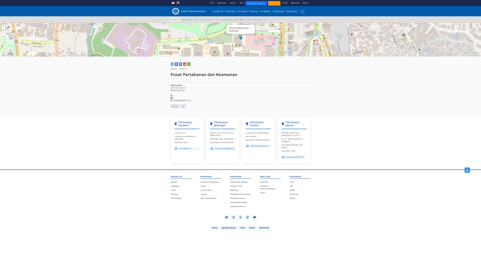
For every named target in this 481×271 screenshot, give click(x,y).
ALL (183, 19)
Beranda (174, 69)
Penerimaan (230, 11)
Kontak (296, 3)
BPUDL (292, 198)
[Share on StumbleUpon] (184, 64)
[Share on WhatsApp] (188, 64)
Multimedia (264, 228)
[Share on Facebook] (176, 64)
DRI (291, 186)
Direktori (182, 69)
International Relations (256, 3)
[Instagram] (233, 217)
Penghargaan (278, 11)
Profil (212, 3)
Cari (306, 3)
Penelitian (253, 11)
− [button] (3, 29)
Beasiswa (234, 190)
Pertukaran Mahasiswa (210, 182)
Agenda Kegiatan (229, 228)
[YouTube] (254, 217)
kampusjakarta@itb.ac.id (295, 157)
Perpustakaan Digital (238, 202)
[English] (178, 2)
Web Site (175, 106)
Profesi (203, 186)
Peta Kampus (176, 198)
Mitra (242, 3)
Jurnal (262, 192)
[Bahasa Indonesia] (173, 2)
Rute (183, 106)
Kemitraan (294, 194)
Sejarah (174, 182)
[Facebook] (226, 217)
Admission (274, 3)
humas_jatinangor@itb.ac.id (224, 148)
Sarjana (204, 194)
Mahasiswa (222, 3)
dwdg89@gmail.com (182, 100)
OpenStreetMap (472, 56)
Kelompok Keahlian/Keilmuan (267, 187)
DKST (292, 182)
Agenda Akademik (237, 206)
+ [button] (3, 26)
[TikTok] (247, 217)
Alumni (233, 3)
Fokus (242, 228)
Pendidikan (242, 11)
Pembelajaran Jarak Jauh (240, 194)
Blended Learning (237, 198)
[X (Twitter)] (240, 217)
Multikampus (291, 11)
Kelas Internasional (208, 198)
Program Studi (236, 186)
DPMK (292, 190)
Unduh (173, 190)
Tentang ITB (218, 11)
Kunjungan (175, 186)
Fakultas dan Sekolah (238, 182)
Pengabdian (265, 11)
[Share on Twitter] (172, 64)
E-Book (252, 228)
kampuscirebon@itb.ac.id (259, 146)
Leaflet (463, 56)
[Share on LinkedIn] (180, 64)
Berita (214, 228)
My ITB (284, 3)
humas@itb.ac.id (185, 148)
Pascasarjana (206, 190)
